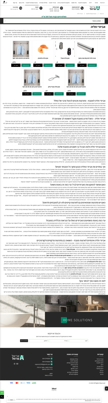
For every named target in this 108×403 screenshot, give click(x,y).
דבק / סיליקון (74, 368)
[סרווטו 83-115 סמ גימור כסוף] (21, 57)
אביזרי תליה (98, 27)
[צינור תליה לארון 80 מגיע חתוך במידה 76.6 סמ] (87, 55)
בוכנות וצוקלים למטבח (32, 3)
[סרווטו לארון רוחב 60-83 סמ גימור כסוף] (76, 85)
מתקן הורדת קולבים (72, 372)
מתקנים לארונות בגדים (64, 3)
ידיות (90, 3)
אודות (96, 3)
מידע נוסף (21, 3)
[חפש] (6, 2)
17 (47, 91)
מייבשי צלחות (74, 365)
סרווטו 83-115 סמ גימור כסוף (21, 58)
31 (80, 62)
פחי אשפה (74, 3)
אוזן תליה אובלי (65, 58)
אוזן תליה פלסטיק (43, 58)
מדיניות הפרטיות (88, 400)
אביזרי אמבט (52, 3)
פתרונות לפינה (74, 361)
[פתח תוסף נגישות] (106, 389)
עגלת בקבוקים (74, 359)
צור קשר (15, 3)
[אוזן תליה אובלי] (65, 57)
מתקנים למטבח (82, 3)
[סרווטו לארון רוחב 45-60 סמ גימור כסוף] (32, 85)
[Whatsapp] (2, 393)
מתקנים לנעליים (73, 374)
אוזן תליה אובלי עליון (54, 87)
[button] (82, 65)
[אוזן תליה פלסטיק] (43, 57)
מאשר (11, 399)
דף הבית (102, 3)
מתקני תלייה (74, 370)
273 (14, 62)
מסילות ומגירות (43, 3)
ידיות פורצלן (100, 367)
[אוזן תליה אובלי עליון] (54, 85)
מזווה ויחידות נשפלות (72, 363)
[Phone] (2, 397)
